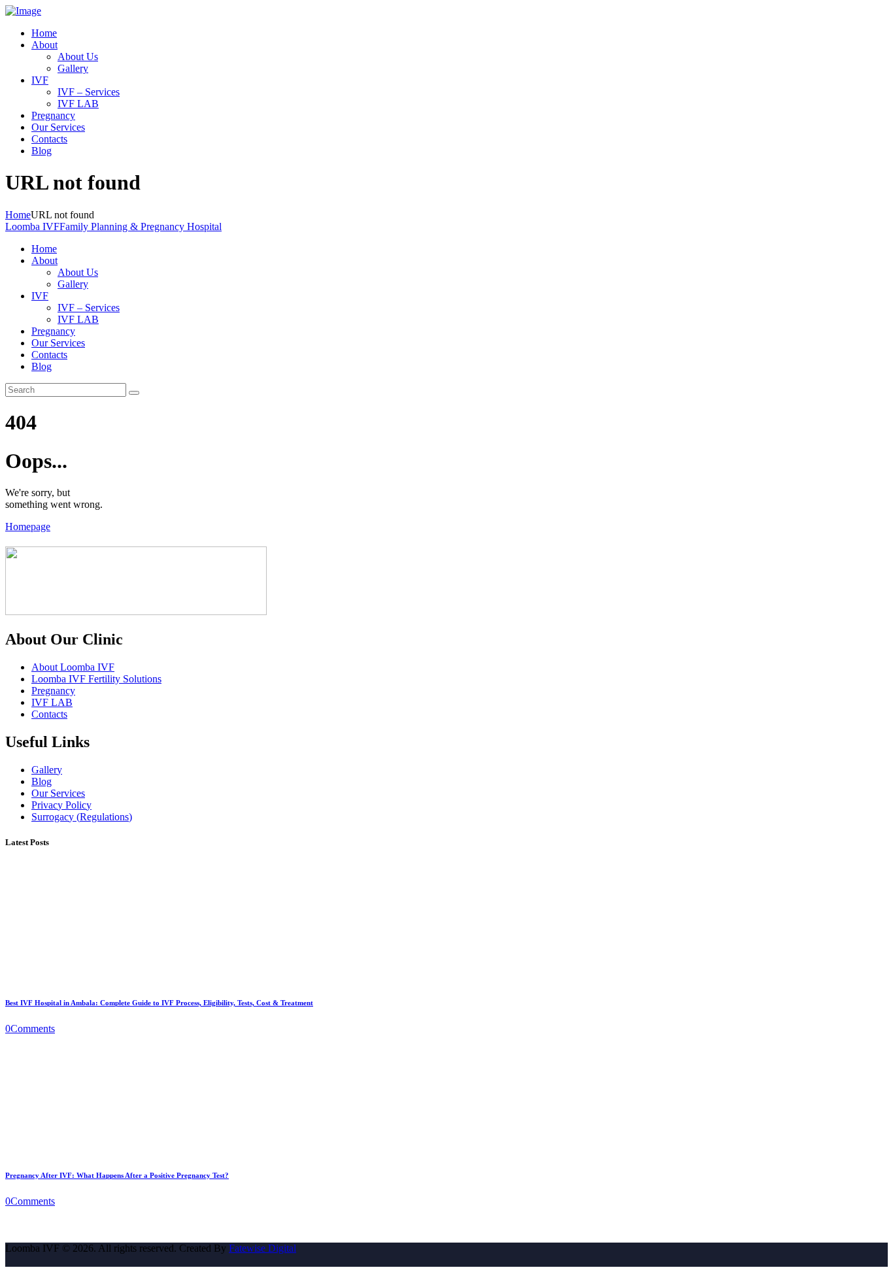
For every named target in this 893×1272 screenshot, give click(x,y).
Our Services (58, 793)
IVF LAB (52, 702)
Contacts (49, 714)
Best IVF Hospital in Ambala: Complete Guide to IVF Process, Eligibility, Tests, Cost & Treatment (159, 1003)
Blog (41, 781)
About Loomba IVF (72, 667)
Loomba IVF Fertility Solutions (96, 678)
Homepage (27, 526)
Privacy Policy (61, 805)
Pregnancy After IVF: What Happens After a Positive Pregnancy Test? (117, 1175)
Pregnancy (53, 690)
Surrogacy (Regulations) (81, 816)
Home (18, 214)
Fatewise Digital (262, 1248)
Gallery (46, 769)
